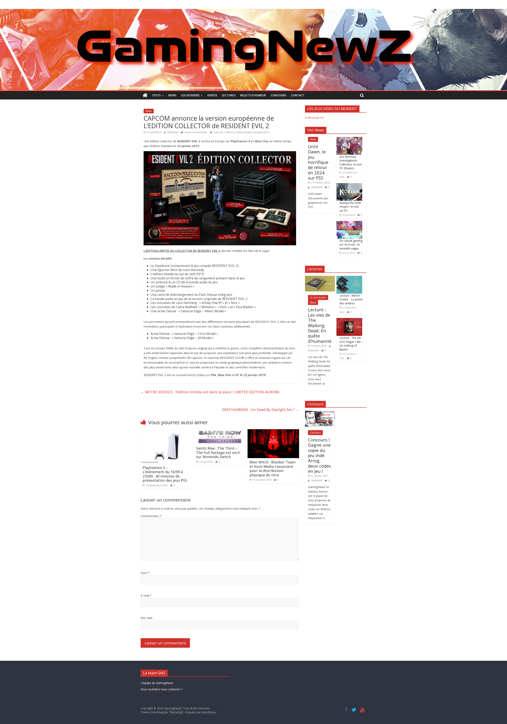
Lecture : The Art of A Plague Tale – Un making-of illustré (351, 343)
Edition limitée (244, 132)
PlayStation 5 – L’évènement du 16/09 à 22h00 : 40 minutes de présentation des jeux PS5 (165, 474)
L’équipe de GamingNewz (157, 683)
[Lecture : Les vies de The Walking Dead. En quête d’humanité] (320, 278)
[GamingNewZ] (253, 11)
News (172, 95)
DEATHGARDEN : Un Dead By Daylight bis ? (260, 409)
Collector (229, 132)
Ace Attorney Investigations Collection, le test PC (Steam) (350, 162)
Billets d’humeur (253, 95)
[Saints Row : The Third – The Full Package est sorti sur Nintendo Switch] (220, 431)
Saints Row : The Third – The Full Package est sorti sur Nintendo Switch (218, 452)
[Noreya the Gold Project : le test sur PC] (349, 185)
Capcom (218, 132)
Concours (278, 95)
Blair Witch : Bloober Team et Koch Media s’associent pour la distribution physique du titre (272, 468)
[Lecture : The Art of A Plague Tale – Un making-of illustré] (349, 320)
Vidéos (212, 95)
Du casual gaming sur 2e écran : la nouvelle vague (350, 244)
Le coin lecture (318, 297)
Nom (145, 573)
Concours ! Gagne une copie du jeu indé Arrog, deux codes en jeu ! (319, 455)
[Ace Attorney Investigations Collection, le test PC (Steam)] (349, 139)
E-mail (146, 595)
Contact (298, 95)
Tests (156, 95)
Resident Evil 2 (262, 132)
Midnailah (173, 132)
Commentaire (151, 516)
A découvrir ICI (314, 117)
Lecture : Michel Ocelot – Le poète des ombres (351, 299)
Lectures (228, 95)
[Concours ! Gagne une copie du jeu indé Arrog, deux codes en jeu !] (320, 413)
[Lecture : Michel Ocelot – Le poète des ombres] (349, 278)
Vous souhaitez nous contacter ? (161, 689)
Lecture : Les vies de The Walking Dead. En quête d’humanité (320, 325)
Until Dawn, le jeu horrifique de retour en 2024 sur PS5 (318, 162)
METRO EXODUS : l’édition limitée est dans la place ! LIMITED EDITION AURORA (210, 392)
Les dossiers (190, 95)
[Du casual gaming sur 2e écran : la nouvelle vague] (349, 223)
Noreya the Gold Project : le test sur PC (350, 206)
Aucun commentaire (195, 132)
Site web (146, 618)
